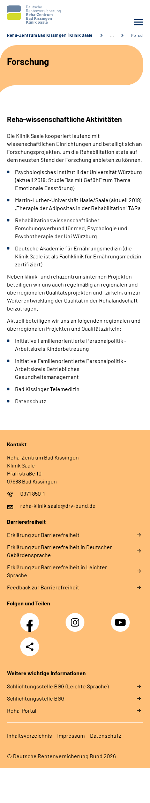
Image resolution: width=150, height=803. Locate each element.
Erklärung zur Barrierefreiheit (43, 534)
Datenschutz (105, 735)
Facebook (31, 618)
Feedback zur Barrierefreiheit (43, 587)
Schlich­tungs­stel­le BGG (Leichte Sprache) (57, 686)
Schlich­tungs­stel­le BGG (36, 698)
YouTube (121, 618)
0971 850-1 (32, 493)
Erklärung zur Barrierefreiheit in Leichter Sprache (57, 571)
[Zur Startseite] (39, 14)
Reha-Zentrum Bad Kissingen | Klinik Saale (50, 35)
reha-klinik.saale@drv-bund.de (58, 505)
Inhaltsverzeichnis (29, 735)
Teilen (29, 646)
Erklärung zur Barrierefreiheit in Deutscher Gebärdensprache (59, 551)
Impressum (71, 735)
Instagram (76, 618)
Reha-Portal (21, 710)
